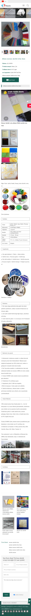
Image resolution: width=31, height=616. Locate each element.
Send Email (10, 79)
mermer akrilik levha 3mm (15, 545)
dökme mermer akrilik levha (15, 547)
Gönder (6, 594)
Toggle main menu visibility (23, 5)
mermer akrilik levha (14, 542)
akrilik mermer (12, 552)
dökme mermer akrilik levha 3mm (17, 550)
